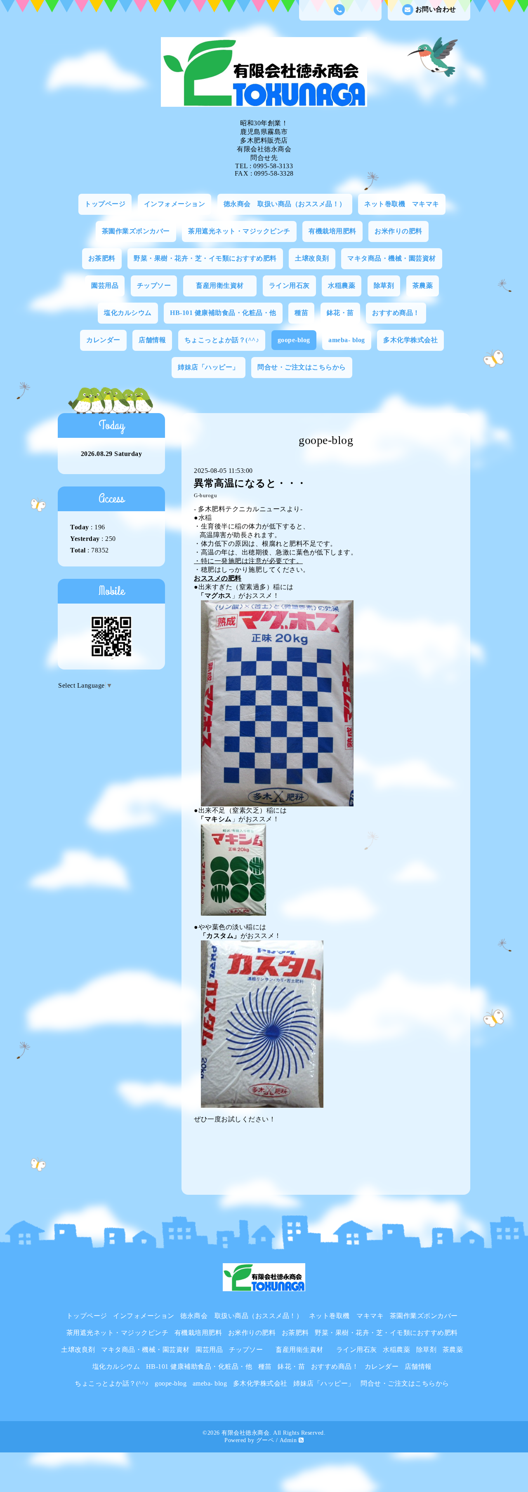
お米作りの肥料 (398, 231)
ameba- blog (346, 339)
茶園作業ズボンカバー (136, 231)
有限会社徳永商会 (245, 1433)
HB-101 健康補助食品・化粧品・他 (223, 312)
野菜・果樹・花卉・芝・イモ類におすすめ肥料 (205, 258)
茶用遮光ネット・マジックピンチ (239, 231)
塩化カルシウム (128, 312)
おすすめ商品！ (396, 312)
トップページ (105, 203)
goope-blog (294, 339)
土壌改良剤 (312, 258)
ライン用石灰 (289, 285)
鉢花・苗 (340, 312)
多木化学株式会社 (410, 339)
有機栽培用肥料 (332, 231)
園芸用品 (104, 285)
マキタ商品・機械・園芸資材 (391, 258)
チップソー (154, 285)
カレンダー (103, 339)
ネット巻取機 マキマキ (401, 203)
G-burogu (205, 495)
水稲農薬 (341, 285)
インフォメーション (174, 203)
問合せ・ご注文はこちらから (301, 367)
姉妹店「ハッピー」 (208, 367)
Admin (288, 1440)
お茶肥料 (102, 258)
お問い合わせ (435, 9)
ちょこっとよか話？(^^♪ (221, 339)
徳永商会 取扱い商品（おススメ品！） (285, 203)
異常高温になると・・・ (250, 483)
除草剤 (384, 285)
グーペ (265, 1440)
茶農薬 (422, 285)
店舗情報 (152, 339)
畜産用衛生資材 (226, 285)
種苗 (301, 312)
